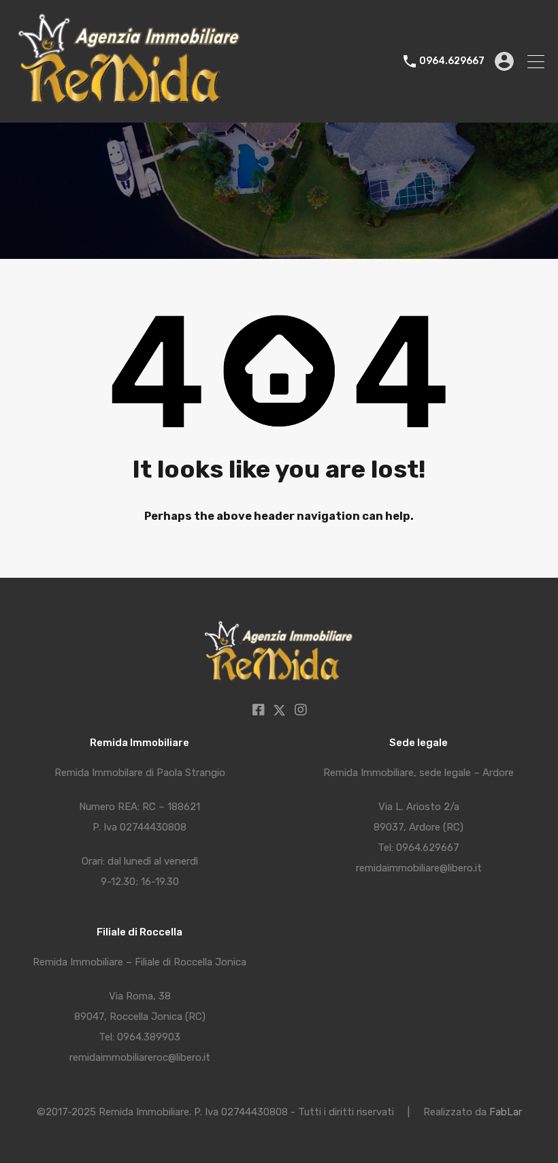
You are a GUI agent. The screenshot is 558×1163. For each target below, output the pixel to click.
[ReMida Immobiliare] (130, 106)
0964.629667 (452, 61)
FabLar (505, 1112)
